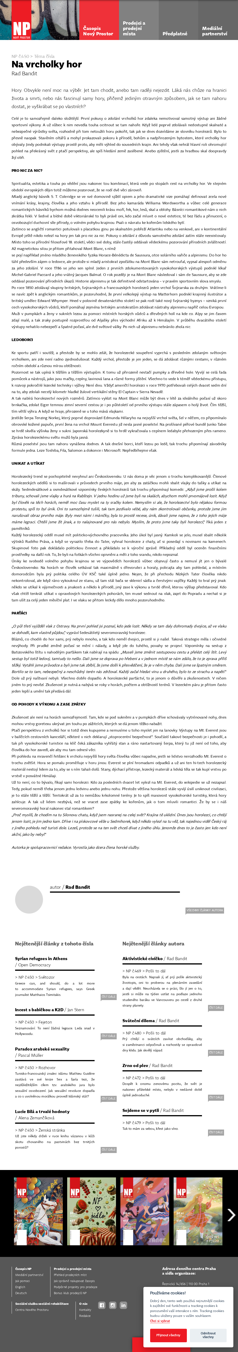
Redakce (85, 1316)
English (20, 1287)
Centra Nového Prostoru (32, 1310)
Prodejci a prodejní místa (72, 1269)
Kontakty (85, 1310)
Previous (7, 1232)
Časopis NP (23, 1269)
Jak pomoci (22, 1281)
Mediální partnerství (29, 1275)
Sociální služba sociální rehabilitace (42, 1304)
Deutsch (21, 1293)
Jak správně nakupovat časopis (74, 1281)
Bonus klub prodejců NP (70, 1293)
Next (231, 1232)
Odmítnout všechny (208, 1335)
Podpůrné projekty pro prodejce (76, 1287)
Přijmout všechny (168, 1335)
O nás (83, 1304)
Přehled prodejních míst (70, 1275)
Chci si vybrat (160, 1321)
